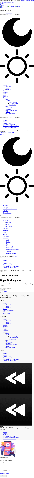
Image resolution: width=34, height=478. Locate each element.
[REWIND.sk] (11, 6)
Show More (9, 13)
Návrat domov (3, 291)
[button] (2, 3)
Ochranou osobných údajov (27, 0)
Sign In (15, 256)
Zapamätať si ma (6, 470)
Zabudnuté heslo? (4, 473)
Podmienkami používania (7, 2)
